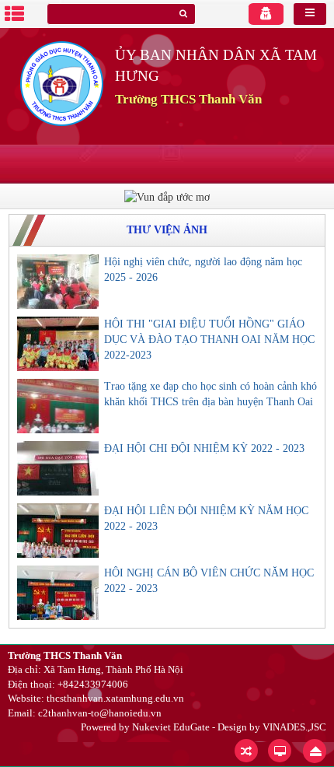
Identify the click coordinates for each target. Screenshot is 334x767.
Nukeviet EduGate (171, 727)
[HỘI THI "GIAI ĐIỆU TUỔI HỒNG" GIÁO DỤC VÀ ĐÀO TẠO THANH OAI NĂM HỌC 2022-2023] (58, 344)
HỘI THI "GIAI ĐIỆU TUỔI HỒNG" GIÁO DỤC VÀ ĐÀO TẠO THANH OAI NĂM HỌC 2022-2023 (209, 339)
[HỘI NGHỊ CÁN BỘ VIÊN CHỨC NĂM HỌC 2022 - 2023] (58, 593)
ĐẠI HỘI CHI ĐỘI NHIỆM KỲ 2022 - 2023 (204, 448)
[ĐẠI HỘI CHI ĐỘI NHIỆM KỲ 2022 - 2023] (58, 468)
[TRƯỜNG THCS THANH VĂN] (61, 83)
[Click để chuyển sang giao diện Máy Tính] (279, 750)
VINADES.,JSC (294, 727)
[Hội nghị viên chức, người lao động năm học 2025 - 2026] (58, 281)
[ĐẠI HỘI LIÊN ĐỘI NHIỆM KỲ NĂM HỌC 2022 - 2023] (58, 530)
